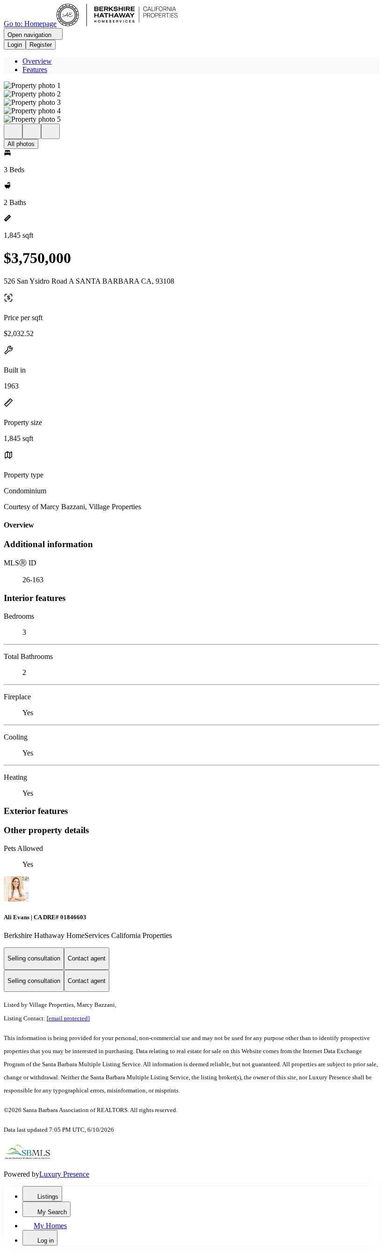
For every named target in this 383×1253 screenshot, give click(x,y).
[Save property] (31, 131)
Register (40, 44)
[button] (191, 85)
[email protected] (68, 1018)
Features (34, 69)
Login (14, 44)
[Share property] (50, 131)
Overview (37, 61)
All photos (21, 143)
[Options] (13, 131)
